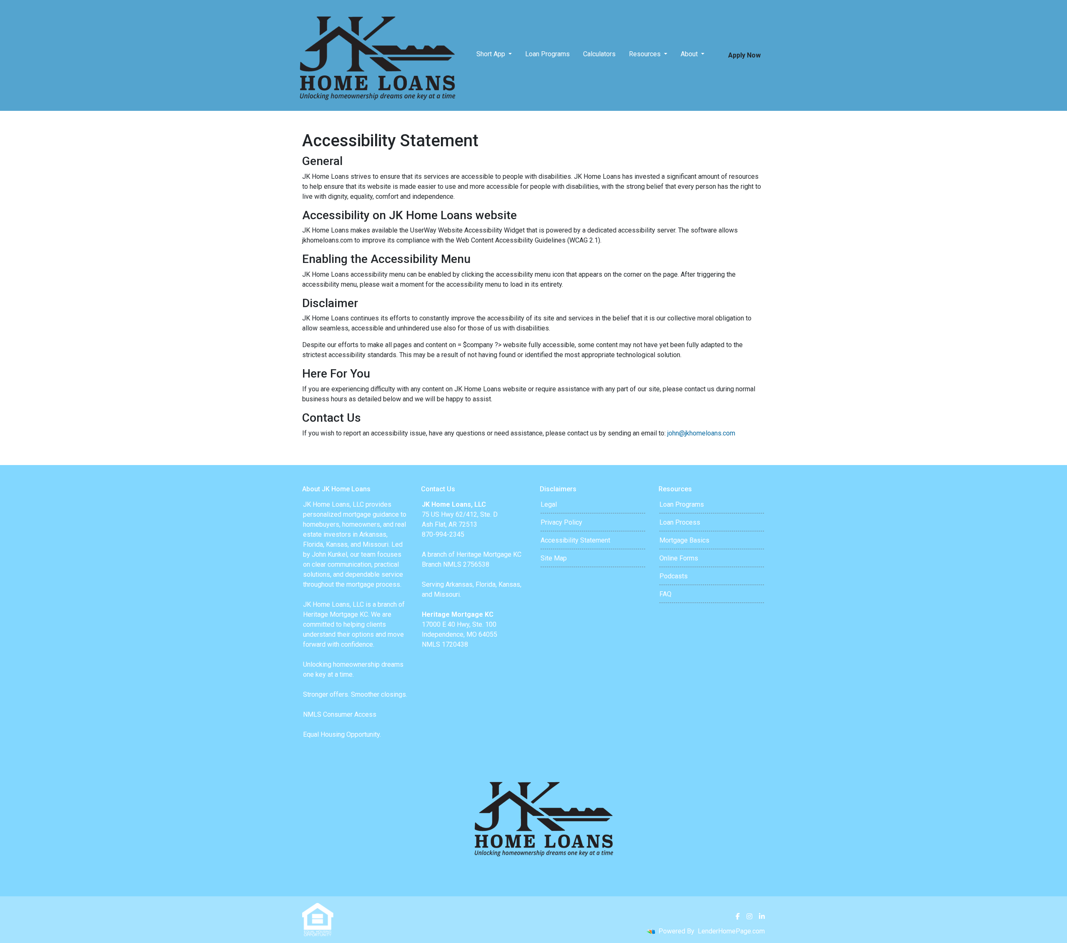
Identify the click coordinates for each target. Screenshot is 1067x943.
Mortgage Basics (684, 540)
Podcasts (673, 576)
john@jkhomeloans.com (701, 433)
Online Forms (678, 558)
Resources (645, 54)
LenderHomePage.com (731, 931)
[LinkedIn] (762, 916)
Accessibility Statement (575, 540)
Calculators (599, 54)
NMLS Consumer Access (339, 714)
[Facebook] (738, 916)
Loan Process (679, 522)
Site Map (554, 558)
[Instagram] (749, 916)
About (690, 54)
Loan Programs (547, 54)
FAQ (665, 594)
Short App (491, 54)
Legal (549, 504)
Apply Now (744, 55)
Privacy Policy (561, 522)
